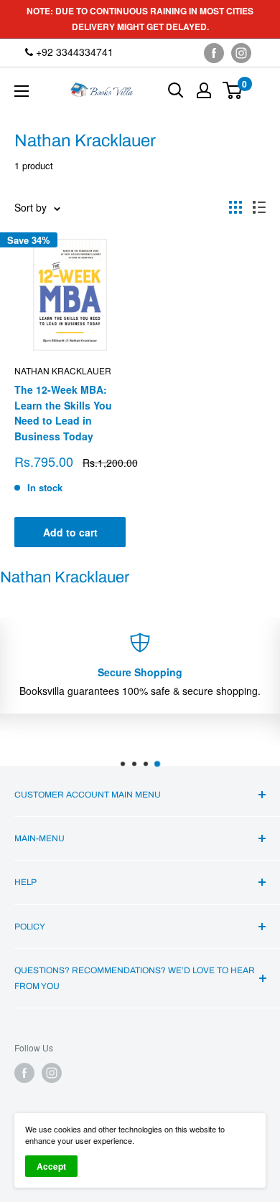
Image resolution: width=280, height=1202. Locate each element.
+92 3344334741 (73, 51)
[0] (233, 90)
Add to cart (70, 532)
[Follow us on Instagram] (241, 52)
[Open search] (176, 90)
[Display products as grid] (235, 207)
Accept (51, 1166)
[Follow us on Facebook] (214, 52)
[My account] (204, 90)
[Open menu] (21, 91)
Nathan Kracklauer (62, 370)
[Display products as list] (259, 207)
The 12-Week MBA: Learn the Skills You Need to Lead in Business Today (63, 412)
